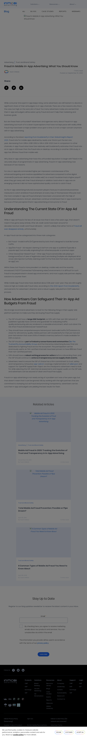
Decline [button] (58, 732)
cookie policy (18, 735)
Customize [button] (68, 732)
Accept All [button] (80, 732)
